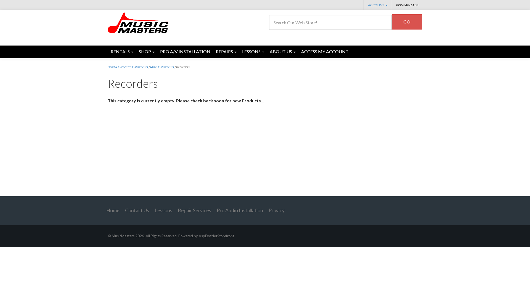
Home (113, 210)
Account (376, 5)
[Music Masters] (138, 22)
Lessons (163, 210)
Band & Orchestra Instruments (128, 67)
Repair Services (194, 210)
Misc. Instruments (162, 67)
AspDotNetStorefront (216, 236)
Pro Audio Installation (240, 210)
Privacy (277, 210)
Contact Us (137, 210)
